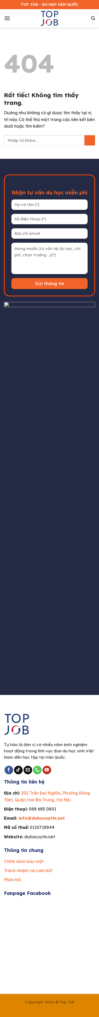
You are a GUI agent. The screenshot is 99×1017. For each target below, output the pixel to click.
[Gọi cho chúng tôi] (37, 770)
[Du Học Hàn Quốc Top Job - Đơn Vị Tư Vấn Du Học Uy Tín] (49, 18)
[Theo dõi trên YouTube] (47, 770)
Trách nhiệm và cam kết (28, 870)
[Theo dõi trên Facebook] (8, 770)
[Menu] (7, 18)
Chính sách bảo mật (24, 861)
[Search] (93, 18)
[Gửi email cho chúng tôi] (27, 770)
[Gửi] (89, 140)
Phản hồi (12, 879)
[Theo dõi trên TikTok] (18, 770)
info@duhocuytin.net (41, 818)
